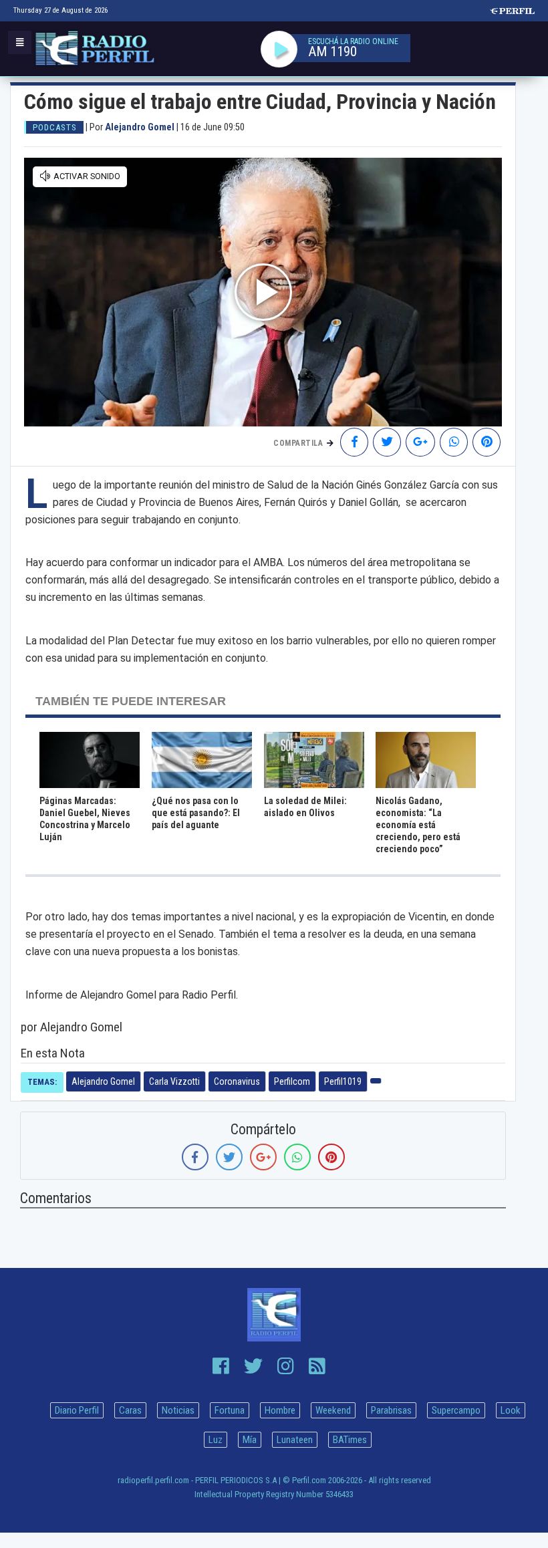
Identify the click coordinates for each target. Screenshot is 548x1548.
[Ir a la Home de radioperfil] (274, 1314)
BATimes (350, 1440)
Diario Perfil (77, 1410)
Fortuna (230, 1410)
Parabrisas (391, 1410)
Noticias (178, 1410)
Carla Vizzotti (174, 1081)
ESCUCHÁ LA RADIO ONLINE (353, 41)
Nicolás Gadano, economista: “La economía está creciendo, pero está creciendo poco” (418, 824)
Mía (250, 1440)
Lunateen (295, 1440)
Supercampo (456, 1410)
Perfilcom (292, 1081)
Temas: (42, 1082)
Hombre (280, 1410)
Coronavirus (237, 1081)
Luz (216, 1440)
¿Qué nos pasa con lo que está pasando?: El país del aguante (196, 812)
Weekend (333, 1410)
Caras (130, 1410)
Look (511, 1410)
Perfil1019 (343, 1081)
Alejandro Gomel (103, 1081)
